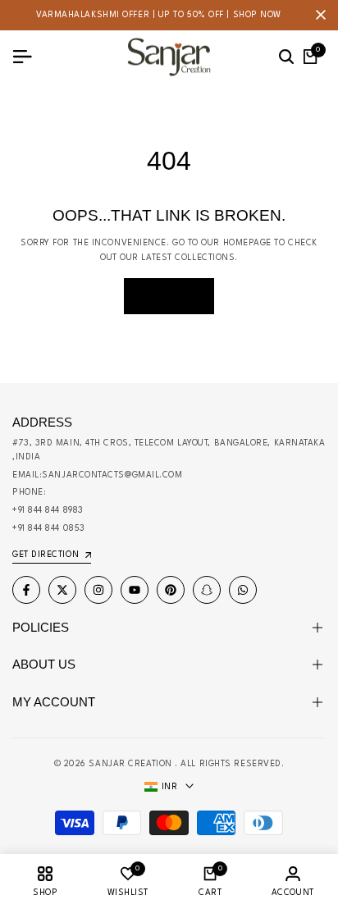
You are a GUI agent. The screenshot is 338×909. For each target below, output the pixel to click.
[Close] (317, 15)
